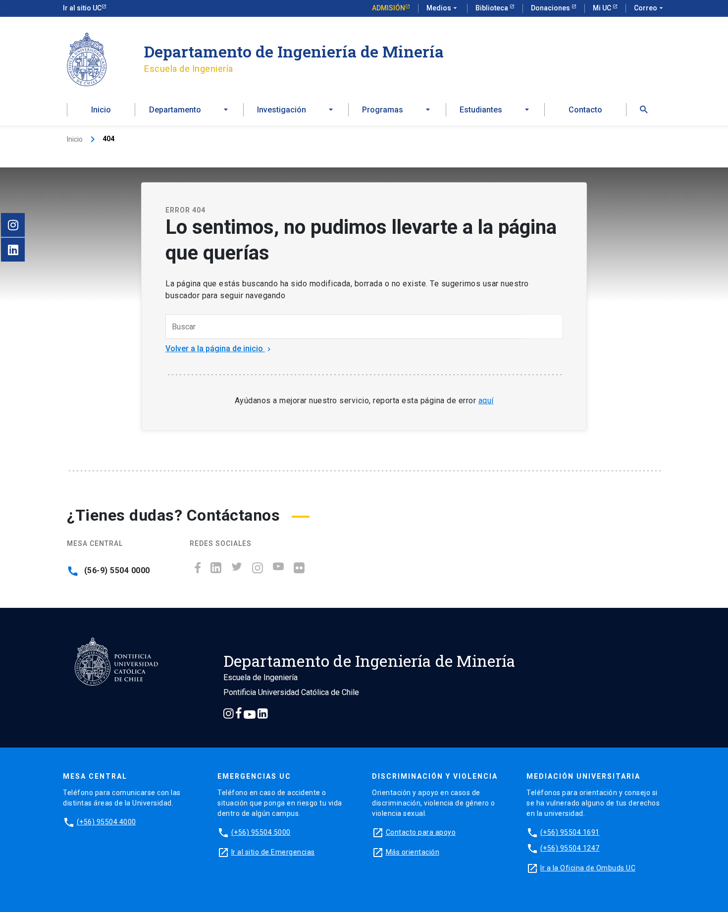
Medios (442, 8)
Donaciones (551, 8)
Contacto (585, 109)
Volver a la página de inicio (219, 348)
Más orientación (413, 852)
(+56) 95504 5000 (261, 832)
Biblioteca (492, 8)
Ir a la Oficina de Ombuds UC (587, 868)
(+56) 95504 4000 (106, 822)
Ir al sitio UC (82, 8)
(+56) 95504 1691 (570, 832)
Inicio (101, 109)
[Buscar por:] (343, 326)
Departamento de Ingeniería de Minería (294, 51)
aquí (486, 400)
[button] (643, 110)
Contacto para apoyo (421, 832)
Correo (649, 8)
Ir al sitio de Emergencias (273, 852)
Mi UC (603, 8)
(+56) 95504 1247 (570, 848)
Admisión (388, 8)
